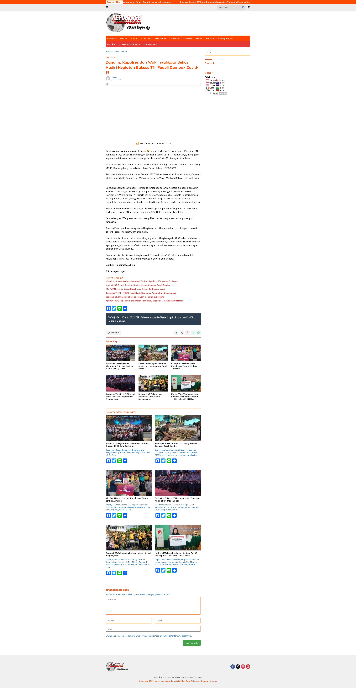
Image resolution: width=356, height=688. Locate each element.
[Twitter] (238, 666)
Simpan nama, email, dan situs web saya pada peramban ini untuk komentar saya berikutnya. (150, 636)
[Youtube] (248, 666)
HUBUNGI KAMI (150, 44)
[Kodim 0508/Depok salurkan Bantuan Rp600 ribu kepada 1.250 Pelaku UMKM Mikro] (186, 383)
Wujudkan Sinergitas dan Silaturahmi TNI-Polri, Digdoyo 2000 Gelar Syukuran (142, 281)
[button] (243, 7)
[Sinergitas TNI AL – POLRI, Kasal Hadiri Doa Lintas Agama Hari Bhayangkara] (120, 383)
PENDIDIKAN (160, 38)
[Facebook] (232, 666)
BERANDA (111, 38)
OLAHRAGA (175, 38)
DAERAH (188, 38)
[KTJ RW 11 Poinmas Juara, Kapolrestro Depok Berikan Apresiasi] (186, 353)
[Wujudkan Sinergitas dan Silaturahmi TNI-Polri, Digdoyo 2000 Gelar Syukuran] (120, 353)
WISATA (199, 38)
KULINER (210, 38)
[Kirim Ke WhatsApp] (198, 333)
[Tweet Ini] (182, 333)
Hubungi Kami (224, 38)
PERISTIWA (146, 38)
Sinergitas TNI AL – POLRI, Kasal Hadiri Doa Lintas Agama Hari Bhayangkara (141, 293)
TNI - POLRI (111, 57)
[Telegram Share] (193, 333)
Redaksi (111, 44)
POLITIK (134, 38)
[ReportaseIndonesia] (131, 23)
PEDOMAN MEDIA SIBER (129, 44)
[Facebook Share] (176, 333)
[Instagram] (243, 666)
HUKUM (123, 38)
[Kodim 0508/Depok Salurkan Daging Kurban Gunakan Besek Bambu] (153, 353)
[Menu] (107, 7)
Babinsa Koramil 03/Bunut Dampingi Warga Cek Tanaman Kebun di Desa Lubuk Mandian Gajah (185, 2)
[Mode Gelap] (249, 7)
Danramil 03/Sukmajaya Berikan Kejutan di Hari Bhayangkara (135, 297)
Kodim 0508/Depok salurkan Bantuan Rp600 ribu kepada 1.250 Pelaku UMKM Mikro (145, 301)
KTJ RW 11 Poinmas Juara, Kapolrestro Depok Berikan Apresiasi (135, 289)
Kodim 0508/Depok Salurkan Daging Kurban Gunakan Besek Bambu (138, 285)
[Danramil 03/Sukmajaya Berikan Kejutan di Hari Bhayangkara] (153, 383)
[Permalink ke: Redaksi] (108, 78)
